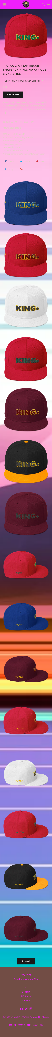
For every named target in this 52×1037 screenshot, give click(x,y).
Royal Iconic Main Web (26, 979)
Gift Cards (26, 996)
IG (26, 983)
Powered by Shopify (39, 1017)
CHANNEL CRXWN (20, 1017)
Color (7, 80)
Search (26, 1000)
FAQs (26, 987)
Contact (26, 992)
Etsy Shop (26, 974)
